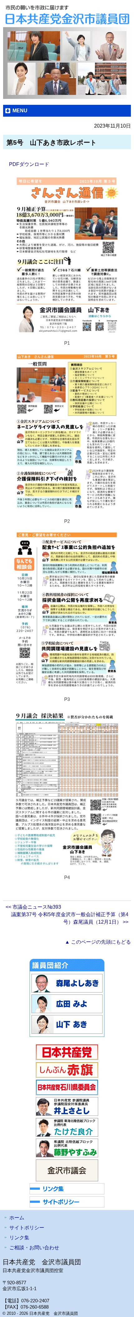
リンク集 (19, 1237)
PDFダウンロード (29, 164)
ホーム (16, 1217)
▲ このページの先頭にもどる (98, 942)
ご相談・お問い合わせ (34, 1247)
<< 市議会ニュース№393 (33, 907)
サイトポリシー (26, 1227)
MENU (19, 110)
